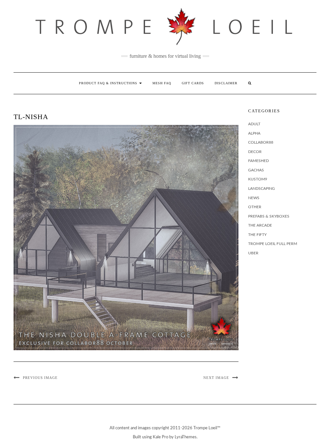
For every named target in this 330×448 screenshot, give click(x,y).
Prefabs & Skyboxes (268, 216)
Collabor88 (260, 142)
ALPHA (254, 133)
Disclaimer (226, 83)
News (253, 198)
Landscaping (261, 188)
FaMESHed (258, 161)
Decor (255, 152)
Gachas (256, 170)
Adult (254, 124)
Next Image (216, 378)
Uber (253, 253)
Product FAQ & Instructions (109, 83)
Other (254, 207)
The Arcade (260, 225)
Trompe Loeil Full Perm (272, 244)
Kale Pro (160, 437)
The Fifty (257, 235)
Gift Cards (193, 83)
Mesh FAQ (161, 83)
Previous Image (40, 378)
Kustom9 (257, 179)
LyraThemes (186, 437)
